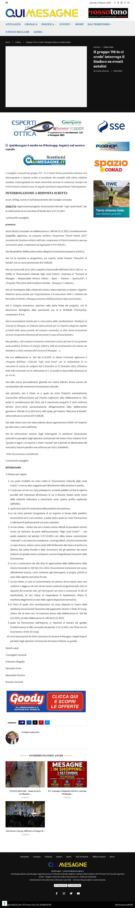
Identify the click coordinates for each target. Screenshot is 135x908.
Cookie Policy (75, 885)
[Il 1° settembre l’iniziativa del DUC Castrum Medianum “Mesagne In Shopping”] (67, 774)
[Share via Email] (47, 722)
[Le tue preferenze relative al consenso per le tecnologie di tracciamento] (4, 903)
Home (8, 42)
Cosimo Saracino (102, 71)
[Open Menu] (7, 2)
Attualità (13, 24)
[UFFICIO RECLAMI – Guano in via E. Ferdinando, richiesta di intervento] (25, 774)
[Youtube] (125, 3)
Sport (79, 24)
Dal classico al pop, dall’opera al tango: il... (25, 831)
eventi (65, 24)
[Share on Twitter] (35, 722)
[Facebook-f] (56, 893)
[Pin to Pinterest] (41, 722)
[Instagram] (121, 3)
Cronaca (31, 24)
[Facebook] (115, 3)
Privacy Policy (61, 885)
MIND (130, 904)
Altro (37, 32)
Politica (47, 24)
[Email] (128, 3)
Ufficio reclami (17, 32)
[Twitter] (118, 3)
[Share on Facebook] (29, 722)
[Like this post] (22, 722)
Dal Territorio (99, 24)
